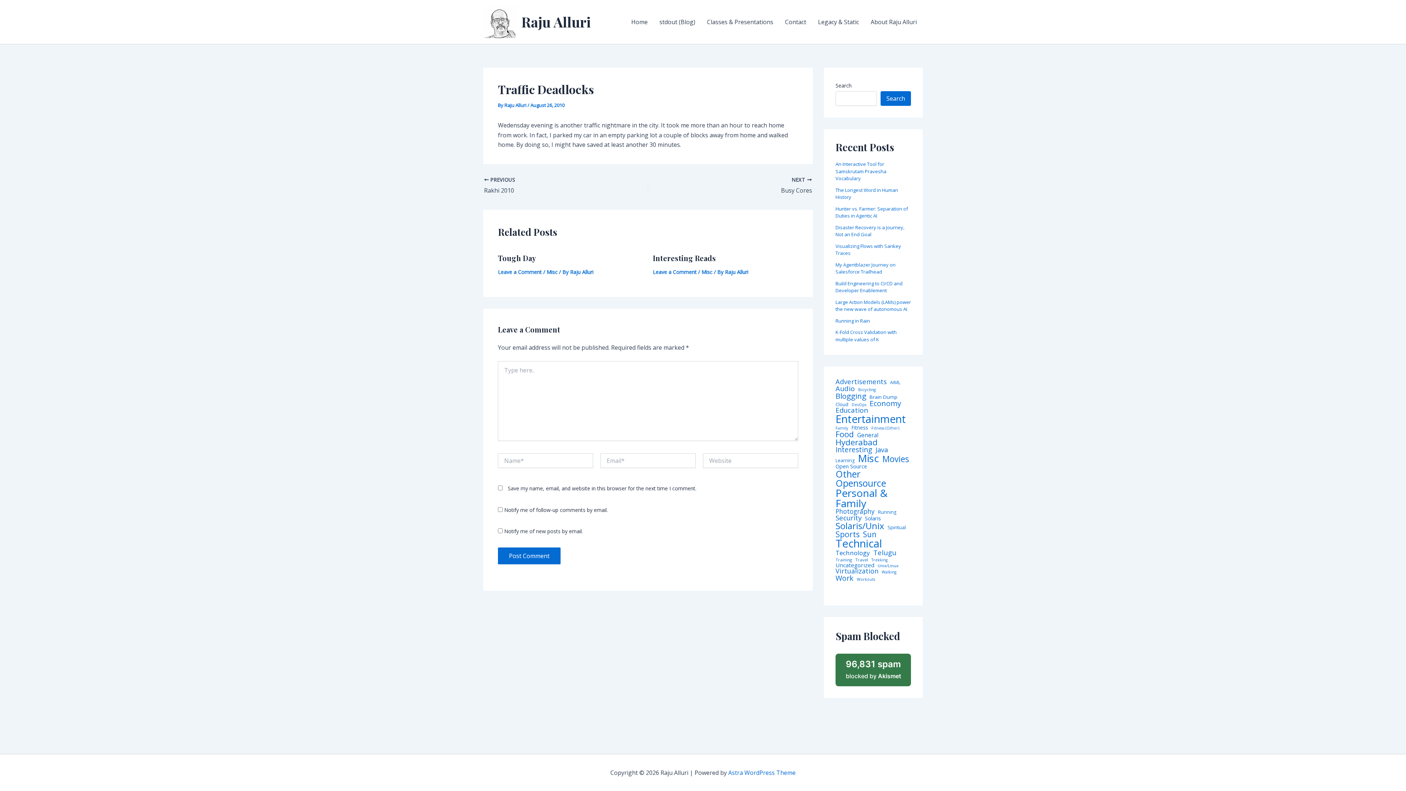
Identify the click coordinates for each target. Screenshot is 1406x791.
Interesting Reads (684, 258)
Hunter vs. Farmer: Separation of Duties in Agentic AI (872, 212)
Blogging (851, 396)
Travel (861, 560)
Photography (855, 511)
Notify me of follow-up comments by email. (556, 509)
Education (852, 410)
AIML (895, 382)
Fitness (859, 427)
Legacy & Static (838, 22)
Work (844, 578)
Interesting (854, 449)
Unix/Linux (888, 566)
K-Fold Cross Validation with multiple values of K (866, 336)
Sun (870, 534)
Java (881, 449)
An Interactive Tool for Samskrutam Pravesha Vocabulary (861, 171)
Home (639, 22)
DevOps (859, 405)
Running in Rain (853, 320)
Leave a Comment (520, 271)
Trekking (879, 560)
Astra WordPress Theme (762, 773)
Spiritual (897, 527)
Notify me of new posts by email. (543, 531)
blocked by (873, 669)
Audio (845, 388)
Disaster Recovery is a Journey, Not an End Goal (870, 231)
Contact (795, 22)
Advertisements (861, 381)
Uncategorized (855, 565)
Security (849, 518)
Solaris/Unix (860, 525)
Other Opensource (861, 478)
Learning (845, 460)
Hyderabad (857, 442)
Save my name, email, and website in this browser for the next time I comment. (602, 488)
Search (844, 85)
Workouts (866, 580)
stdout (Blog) (677, 22)
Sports (848, 534)
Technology (853, 553)
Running (887, 512)
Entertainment (871, 419)
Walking (889, 572)
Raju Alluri (556, 21)
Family (842, 428)
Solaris (873, 518)
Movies (895, 459)
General (867, 435)
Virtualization (857, 571)
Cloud (842, 404)
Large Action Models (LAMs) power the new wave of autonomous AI (873, 306)
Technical (859, 543)
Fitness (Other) (885, 428)
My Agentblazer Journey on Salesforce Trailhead (866, 268)
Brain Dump (883, 397)
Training (844, 560)
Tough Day (517, 258)
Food (845, 434)
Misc (552, 271)
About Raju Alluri (894, 22)
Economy (885, 403)
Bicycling (867, 389)
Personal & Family (862, 498)
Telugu (884, 552)
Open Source (851, 466)
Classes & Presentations (740, 22)
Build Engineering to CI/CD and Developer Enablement (869, 287)
